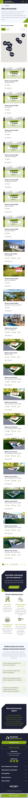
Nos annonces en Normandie (14, 721)
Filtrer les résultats (14, 795)
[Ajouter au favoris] (23, 69)
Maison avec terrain (11, 254)
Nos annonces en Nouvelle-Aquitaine (14, 723)
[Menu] (2, 2)
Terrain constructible (11, 81)
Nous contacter (14, 587)
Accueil (3, 5)
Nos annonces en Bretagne (14, 715)
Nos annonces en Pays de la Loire (14, 725)
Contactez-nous (14, 742)
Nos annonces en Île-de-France (14, 719)
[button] (10, 46)
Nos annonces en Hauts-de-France (14, 717)
